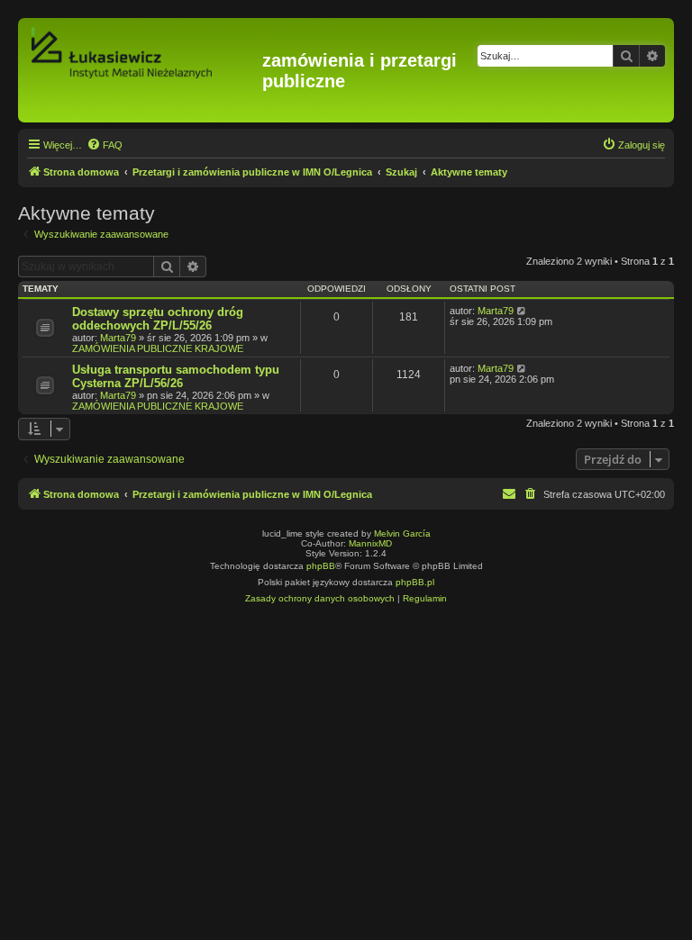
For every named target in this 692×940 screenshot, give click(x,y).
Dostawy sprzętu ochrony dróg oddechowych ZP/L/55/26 (157, 318)
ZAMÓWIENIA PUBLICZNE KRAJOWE (157, 348)
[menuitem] (104, 145)
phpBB (320, 566)
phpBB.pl (415, 582)
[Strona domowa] (142, 70)
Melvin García (402, 533)
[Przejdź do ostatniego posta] (522, 310)
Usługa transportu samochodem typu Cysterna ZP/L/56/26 (175, 376)
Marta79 (118, 337)
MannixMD (370, 543)
